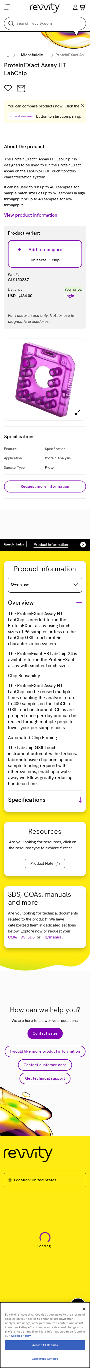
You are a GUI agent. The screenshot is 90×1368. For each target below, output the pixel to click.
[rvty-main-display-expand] (78, 412)
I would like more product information (45, 1051)
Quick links (14, 544)
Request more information (45, 486)
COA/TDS (17, 937)
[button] (75, 7)
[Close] (84, 1309)
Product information (51, 544)
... (7, 55)
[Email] (21, 91)
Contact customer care (45, 1064)
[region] (45, 1335)
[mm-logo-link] (45, 7)
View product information (30, 215)
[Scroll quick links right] (80, 545)
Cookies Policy (21, 1336)
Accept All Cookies (45, 1345)
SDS (30, 937)
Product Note (45, 863)
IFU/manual (52, 937)
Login (69, 295)
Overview (20, 584)
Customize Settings (45, 1359)
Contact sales (45, 1033)
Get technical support (45, 1078)
